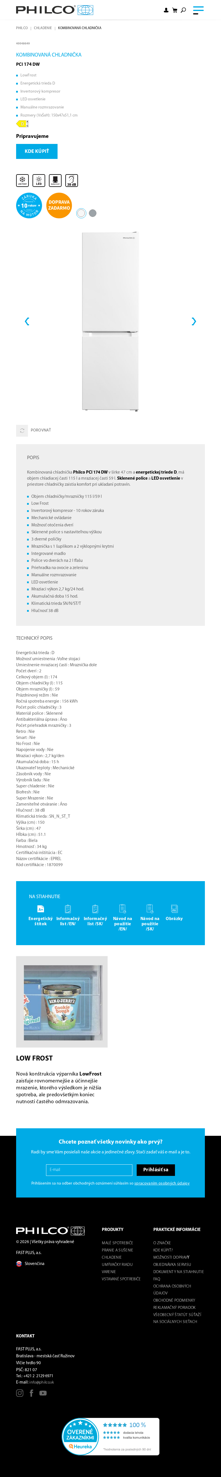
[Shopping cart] (174, 10)
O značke (162, 1243)
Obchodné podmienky (174, 1300)
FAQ (156, 1279)
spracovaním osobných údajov (162, 1183)
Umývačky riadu (117, 1265)
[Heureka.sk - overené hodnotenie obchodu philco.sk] (110, 1437)
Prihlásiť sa (155, 1170)
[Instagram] (19, 1395)
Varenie (109, 1272)
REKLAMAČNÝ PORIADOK (174, 1308)
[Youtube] (43, 1395)
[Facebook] (31, 1395)
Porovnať (41, 430)
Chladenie (43, 28)
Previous (26, 321)
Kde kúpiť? (163, 1250)
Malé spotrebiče (117, 1243)
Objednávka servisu (172, 1265)
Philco (22, 28)
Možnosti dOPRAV (170, 1257)
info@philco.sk (41, 1382)
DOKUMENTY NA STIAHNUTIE (178, 1272)
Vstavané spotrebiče (121, 1279)
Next (194, 321)
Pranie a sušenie (117, 1250)
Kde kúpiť (37, 151)
